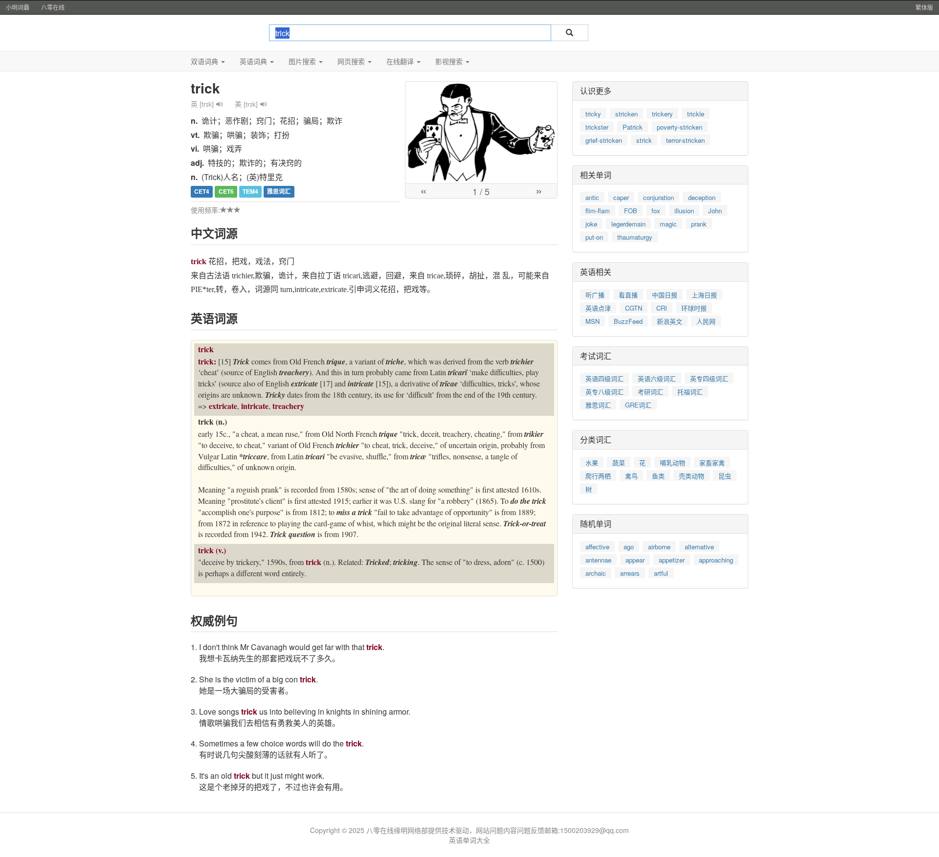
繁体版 (924, 7)
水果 (591, 462)
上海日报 (704, 294)
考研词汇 (650, 391)
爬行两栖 (598, 475)
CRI (661, 308)
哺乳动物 (672, 462)
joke (591, 223)
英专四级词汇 (709, 378)
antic (592, 197)
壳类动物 (691, 475)
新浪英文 (669, 321)
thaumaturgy (634, 237)
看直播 (628, 294)
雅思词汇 (598, 404)
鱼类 (658, 475)
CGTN (633, 308)
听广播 (594, 294)
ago (629, 546)
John (715, 210)
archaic (595, 573)
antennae (598, 559)
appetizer (672, 559)
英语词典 (254, 61)
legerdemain (628, 223)
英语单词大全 (469, 840)
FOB (630, 210)
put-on (594, 237)
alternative (699, 546)
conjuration (658, 197)
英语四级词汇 (604, 378)
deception (701, 197)
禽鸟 (631, 475)
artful (661, 573)
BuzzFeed (628, 321)
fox (655, 210)
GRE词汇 (638, 404)
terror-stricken (685, 140)
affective (597, 546)
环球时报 (694, 308)
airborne (659, 546)
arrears (630, 573)
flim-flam (597, 210)
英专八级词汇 (604, 391)
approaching (716, 559)
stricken (626, 113)
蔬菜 (618, 462)
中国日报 (664, 294)
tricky (593, 113)
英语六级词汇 (657, 378)
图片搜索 (303, 61)
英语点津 (598, 308)
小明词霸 (17, 7)
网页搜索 (352, 61)
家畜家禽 (712, 462)
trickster (596, 127)
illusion (684, 210)
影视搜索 (450, 61)
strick (644, 140)
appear (635, 559)
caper (621, 197)
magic (668, 223)
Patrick (633, 127)
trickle (695, 113)
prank (699, 223)
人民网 (705, 321)
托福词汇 (690, 391)
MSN (592, 321)
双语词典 (205, 61)
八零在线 (53, 7)
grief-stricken (603, 140)
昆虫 (724, 475)
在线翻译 (401, 61)
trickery (662, 113)
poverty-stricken (679, 127)
